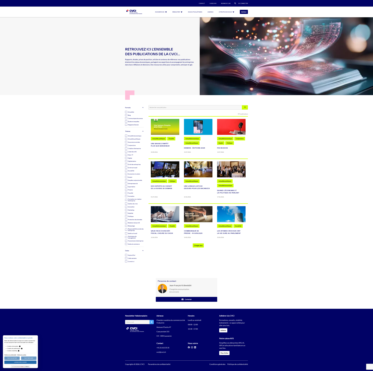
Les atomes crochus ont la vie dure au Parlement (229, 232)
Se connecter (243, 3)
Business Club (225, 3)
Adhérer (244, 12)
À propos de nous (225, 12)
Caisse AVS (213, 3)
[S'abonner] (151, 322)
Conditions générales (217, 364)
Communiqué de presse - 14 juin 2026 (193, 232)
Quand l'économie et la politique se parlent (228, 192)
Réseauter (176, 12)
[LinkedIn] (195, 347)
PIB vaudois (222, 148)
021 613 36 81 (174, 292)
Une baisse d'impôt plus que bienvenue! (160, 145)
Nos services (159, 12)
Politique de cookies (21, 354)
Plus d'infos (224, 353)
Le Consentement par (20, 366)
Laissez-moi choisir (20, 362)
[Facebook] (189, 347)
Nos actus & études (195, 12)
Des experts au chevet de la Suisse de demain (161, 187)
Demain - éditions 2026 (194, 148)
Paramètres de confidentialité (159, 364)
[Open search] (235, 3)
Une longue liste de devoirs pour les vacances (197, 187)
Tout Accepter (12, 358)
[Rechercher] (245, 107)
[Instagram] (192, 347)
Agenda (210, 12)
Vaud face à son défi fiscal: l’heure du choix (162, 232)
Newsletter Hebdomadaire (136, 315)
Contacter (188, 299)
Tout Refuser (28, 358)
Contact (202, 3)
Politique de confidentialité (237, 364)
